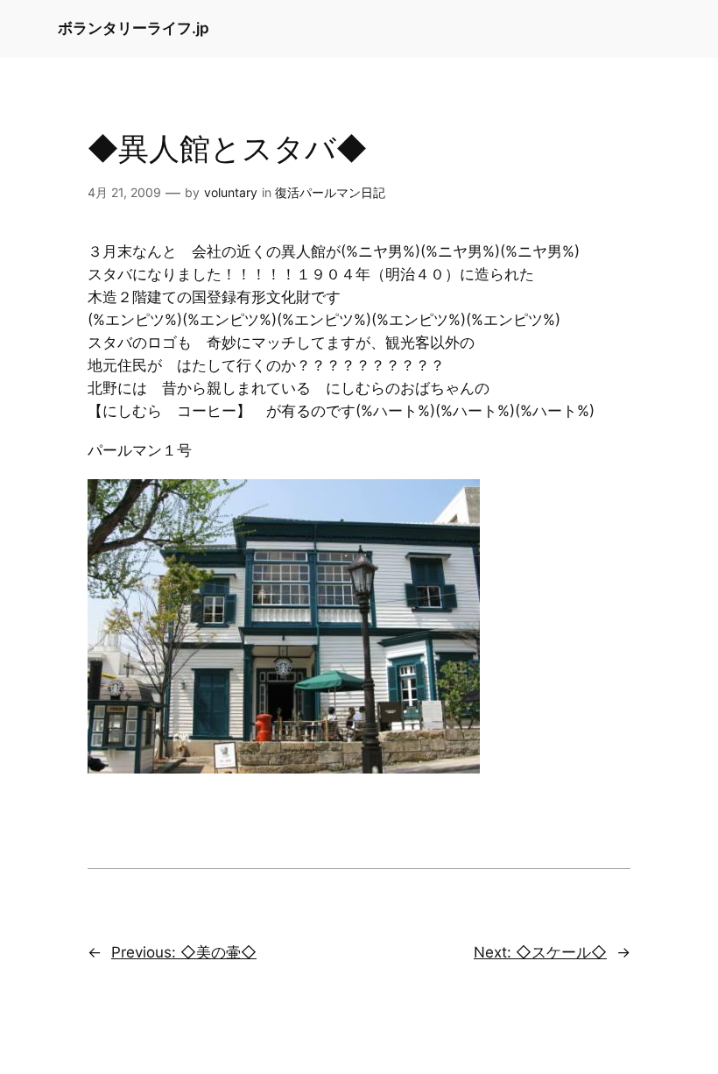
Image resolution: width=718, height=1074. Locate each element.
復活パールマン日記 (330, 192)
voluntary (230, 192)
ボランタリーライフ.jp (133, 28)
